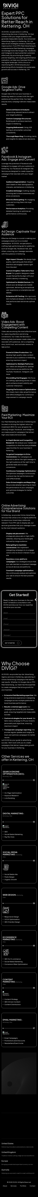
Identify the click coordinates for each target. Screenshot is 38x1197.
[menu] (34, 6)
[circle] (13, 1189)
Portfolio (23, 1186)
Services (14, 1186)
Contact (32, 1186)
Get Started (10, 643)
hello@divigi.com (18, 1130)
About (5, 1186)
